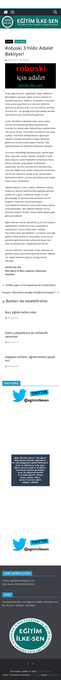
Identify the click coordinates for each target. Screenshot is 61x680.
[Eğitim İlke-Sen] (5, 12)
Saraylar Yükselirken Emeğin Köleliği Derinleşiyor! (28, 292)
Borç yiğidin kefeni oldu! (20, 312)
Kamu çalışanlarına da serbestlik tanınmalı (26, 334)
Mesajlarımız (20, 42)
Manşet (9, 42)
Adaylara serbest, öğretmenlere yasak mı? (30, 358)
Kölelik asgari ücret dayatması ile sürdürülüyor (31, 285)
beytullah (25, 60)
